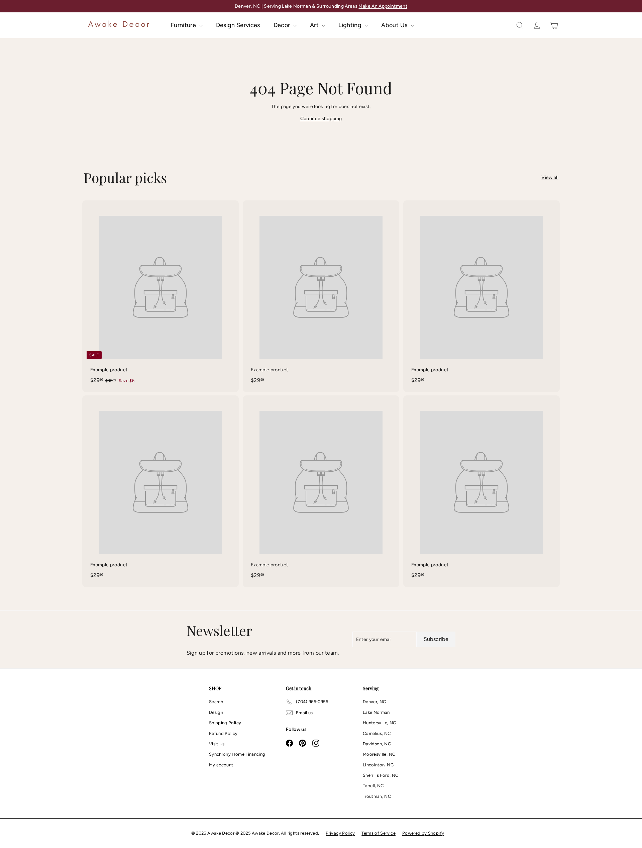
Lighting (350, 25)
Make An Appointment (382, 6)
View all (549, 177)
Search (216, 701)
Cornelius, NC (377, 733)
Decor (283, 25)
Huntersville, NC (379, 722)
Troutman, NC (377, 796)
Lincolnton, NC (378, 764)
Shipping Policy (225, 722)
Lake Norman (376, 712)
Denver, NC (374, 701)
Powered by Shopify (423, 833)
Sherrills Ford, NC (380, 775)
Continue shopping (321, 118)
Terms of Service (378, 833)
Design (216, 712)
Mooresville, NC (379, 754)
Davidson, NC (377, 743)
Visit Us (217, 743)
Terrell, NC (373, 785)
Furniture (184, 25)
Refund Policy (223, 733)
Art (315, 25)
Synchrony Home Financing (237, 754)
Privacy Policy (340, 833)
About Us (395, 25)
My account (221, 764)
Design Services (238, 25)
